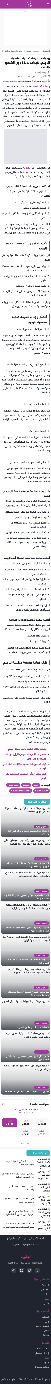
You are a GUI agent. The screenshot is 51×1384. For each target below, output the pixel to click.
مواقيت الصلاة (42, 1348)
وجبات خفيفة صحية (20, 790)
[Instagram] (21, 1270)
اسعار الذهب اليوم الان (34, 1238)
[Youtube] (13, 1270)
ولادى (46, 1303)
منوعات (45, 1362)
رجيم (36, 785)
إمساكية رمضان (42, 1353)
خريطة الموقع (13, 1238)
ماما (47, 1299)
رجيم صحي (13, 785)
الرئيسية (45, 1285)
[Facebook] (37, 1270)
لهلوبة (26, 167)
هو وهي (45, 1289)
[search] (8, 4)
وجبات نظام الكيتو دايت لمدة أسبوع (26, 749)
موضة (46, 1335)
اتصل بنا (15, 1244)
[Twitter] (29, 1270)
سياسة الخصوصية (31, 1244)
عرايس (46, 1294)
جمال (46, 1330)
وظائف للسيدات (42, 1367)
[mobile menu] (48, 4)
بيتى (47, 1321)
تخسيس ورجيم (42, 1326)
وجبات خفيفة (42, 86)
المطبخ (45, 1317)
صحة (46, 1357)
